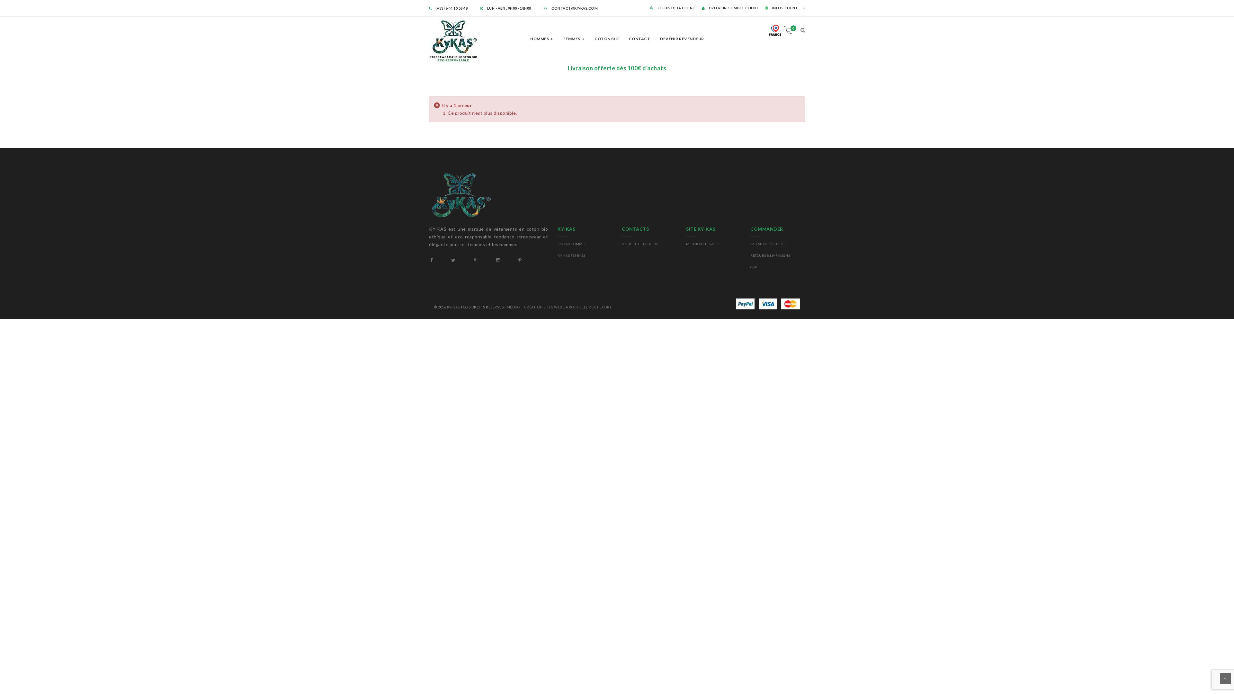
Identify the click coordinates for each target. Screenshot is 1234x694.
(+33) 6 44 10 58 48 (452, 8)
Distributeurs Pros (640, 244)
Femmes (571, 38)
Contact (639, 38)
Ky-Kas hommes (572, 244)
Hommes (539, 38)
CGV (753, 267)
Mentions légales (702, 244)
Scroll (1225, 678)
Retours (758, 255)
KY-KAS (453, 307)
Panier (793, 28)
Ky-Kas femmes (572, 255)
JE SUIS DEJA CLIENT (676, 8)
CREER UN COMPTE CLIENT (733, 8)
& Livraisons (778, 255)
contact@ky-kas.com (574, 8)
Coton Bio (607, 38)
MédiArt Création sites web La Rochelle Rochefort (559, 307)
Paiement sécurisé (767, 244)
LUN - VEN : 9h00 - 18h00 (508, 8)
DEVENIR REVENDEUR (682, 38)
